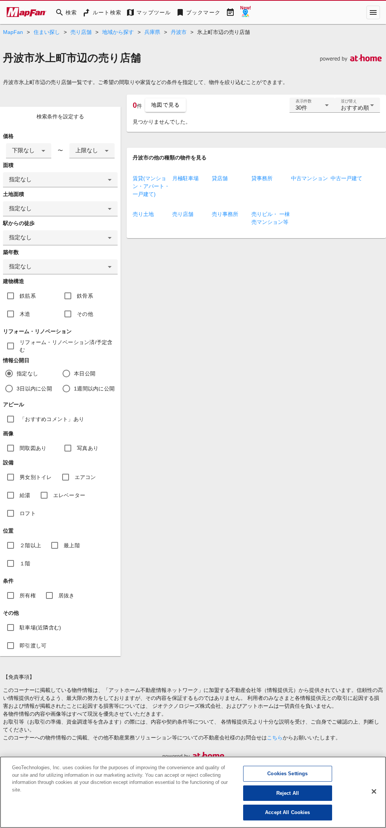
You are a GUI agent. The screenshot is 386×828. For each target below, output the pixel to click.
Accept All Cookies (287, 812)
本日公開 (84, 373)
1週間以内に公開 (94, 389)
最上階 (72, 545)
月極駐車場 (185, 178)
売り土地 (143, 214)
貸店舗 (220, 178)
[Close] (374, 791)
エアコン (85, 477)
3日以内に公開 (34, 389)
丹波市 (179, 32)
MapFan (13, 32)
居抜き (66, 595)
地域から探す (118, 32)
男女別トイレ (36, 477)
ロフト (28, 513)
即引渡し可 (33, 646)
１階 (25, 563)
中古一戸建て (346, 178)
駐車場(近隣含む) (40, 627)
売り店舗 (81, 32)
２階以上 (30, 545)
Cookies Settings (287, 773)
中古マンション (309, 178)
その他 (85, 314)
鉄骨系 (85, 296)
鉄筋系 (28, 296)
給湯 (25, 495)
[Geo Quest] (245, 12)
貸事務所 (262, 178)
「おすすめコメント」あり (52, 419)
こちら (275, 738)
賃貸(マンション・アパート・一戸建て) (151, 186)
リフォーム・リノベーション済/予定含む (66, 346)
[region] (193, 792)
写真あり (87, 448)
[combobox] (28, 150)
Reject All (287, 793)
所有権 (28, 595)
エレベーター (69, 495)
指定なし (27, 373)
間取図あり (33, 448)
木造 (25, 314)
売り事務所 (225, 214)
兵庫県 (152, 32)
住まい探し (47, 32)
